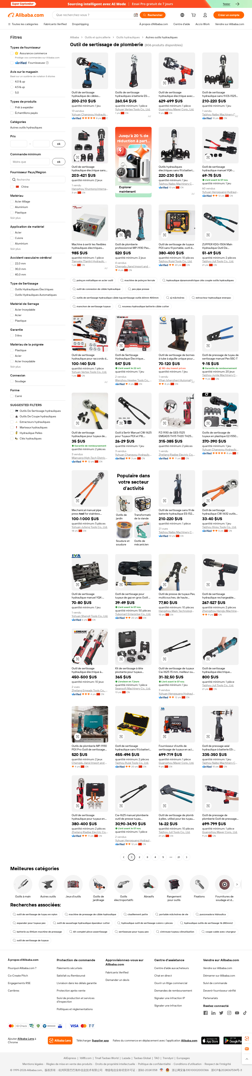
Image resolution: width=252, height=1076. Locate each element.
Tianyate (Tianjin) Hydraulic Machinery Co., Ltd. (90, 261)
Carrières (13, 990)
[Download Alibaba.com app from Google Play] (233, 1040)
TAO (156, 1058)
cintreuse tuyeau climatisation (177, 931)
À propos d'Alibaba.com (23, 959)
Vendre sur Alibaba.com (217, 968)
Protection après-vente (71, 990)
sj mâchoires (177, 297)
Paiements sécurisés (69, 968)
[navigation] (37, 447)
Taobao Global (142, 1058)
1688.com (86, 1058)
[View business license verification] (161, 1070)
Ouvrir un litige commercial (170, 983)
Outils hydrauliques (128, 37)
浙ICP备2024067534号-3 (226, 1070)
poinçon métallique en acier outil (95, 280)
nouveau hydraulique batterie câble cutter (145, 306)
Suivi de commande (215, 983)
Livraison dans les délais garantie (77, 983)
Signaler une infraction (168, 1005)
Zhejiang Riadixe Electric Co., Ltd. (177, 454)
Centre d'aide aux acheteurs (171, 968)
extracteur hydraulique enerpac (213, 297)
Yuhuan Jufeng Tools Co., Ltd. (89, 527)
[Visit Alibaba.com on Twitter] (221, 1012)
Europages (183, 1058)
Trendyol (168, 1058)
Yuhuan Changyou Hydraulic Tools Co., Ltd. (90, 114)
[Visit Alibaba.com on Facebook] (205, 1012)
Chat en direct (163, 975)
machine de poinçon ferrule (139, 280)
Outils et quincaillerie (97, 37)
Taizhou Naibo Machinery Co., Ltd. (220, 114)
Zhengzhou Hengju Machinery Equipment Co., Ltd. (220, 610)
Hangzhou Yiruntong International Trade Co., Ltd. (90, 188)
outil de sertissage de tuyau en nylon (37, 914)
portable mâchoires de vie (173, 914)
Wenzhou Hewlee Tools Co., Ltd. (133, 380)
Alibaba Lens (26, 1038)
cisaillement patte (138, 914)
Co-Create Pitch (18, 975)
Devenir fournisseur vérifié (219, 990)
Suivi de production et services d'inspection (75, 999)
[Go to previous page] (123, 857)
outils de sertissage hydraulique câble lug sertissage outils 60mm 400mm (118, 297)
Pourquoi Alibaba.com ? (22, 968)
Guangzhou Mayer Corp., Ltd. (176, 109)
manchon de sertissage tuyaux (94, 306)
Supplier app (100, 1040)
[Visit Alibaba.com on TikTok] (245, 1012)
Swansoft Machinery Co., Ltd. (133, 688)
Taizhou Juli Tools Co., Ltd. (218, 261)
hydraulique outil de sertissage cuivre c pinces (147, 923)
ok (58, 143)
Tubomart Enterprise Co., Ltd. (133, 614)
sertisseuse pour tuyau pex (134, 931)
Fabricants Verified (117, 972)
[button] (135, 15)
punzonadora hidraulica (213, 914)
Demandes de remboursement (173, 990)
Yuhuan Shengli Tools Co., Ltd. (90, 616)
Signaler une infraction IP (169, 998)
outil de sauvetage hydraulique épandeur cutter (83, 923)
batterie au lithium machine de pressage (39, 931)
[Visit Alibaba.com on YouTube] (237, 1012)
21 (179, 857)
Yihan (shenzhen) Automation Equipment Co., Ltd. (177, 380)
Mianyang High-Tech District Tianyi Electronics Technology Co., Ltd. (90, 457)
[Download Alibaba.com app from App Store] (210, 1040)
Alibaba (74, 37)
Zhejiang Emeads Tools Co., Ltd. (90, 690)
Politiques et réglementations (75, 1009)
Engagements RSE (19, 983)
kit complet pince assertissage (90, 931)
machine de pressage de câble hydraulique (92, 914)
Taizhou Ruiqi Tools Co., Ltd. (175, 261)
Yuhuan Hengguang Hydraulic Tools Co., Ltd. (220, 192)
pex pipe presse (140, 289)
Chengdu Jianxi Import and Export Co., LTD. (133, 266)
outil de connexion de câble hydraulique (98, 289)
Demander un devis (117, 979)
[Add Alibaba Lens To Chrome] (60, 1040)
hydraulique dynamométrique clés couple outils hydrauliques (200, 280)
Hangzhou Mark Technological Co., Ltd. (177, 610)
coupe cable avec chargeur (221, 931)
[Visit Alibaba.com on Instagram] (229, 1012)
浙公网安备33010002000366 (190, 1070)
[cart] (194, 15)
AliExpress (70, 1058)
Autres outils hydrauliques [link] (162, 37)
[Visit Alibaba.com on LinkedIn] (213, 1012)
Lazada (126, 1058)
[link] (247, 1038)
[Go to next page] (186, 857)
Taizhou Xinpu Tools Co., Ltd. (219, 527)
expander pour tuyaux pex (31, 923)
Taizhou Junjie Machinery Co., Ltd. (220, 375)
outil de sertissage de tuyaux (33, 940)
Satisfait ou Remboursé (71, 975)
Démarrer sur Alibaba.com (219, 975)
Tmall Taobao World (107, 1058)
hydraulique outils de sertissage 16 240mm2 (208, 923)
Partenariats (210, 998)
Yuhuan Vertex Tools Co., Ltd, (132, 109)
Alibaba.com (189, 1040)
